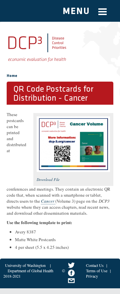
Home (12, 76)
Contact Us (95, 265)
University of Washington (25, 265)
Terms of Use (96, 270)
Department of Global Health (30, 270)
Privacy (92, 276)
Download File (48, 179)
